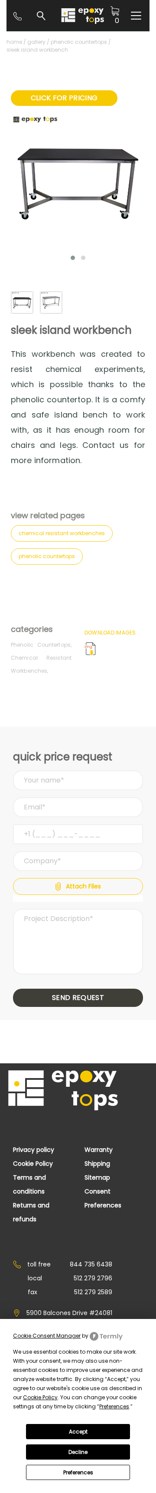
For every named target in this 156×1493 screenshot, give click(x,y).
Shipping (97, 1163)
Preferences (78, 1472)
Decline (78, 1452)
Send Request (78, 998)
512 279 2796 (93, 1278)
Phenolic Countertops (79, 42)
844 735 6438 (91, 1264)
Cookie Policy (33, 1163)
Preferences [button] (114, 1406)
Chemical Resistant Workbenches (62, 533)
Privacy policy (33, 1149)
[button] (73, 257)
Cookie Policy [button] (40, 1397)
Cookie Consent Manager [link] (47, 1335)
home (14, 42)
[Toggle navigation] (136, 16)
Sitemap (97, 1177)
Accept (78, 1431)
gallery (36, 42)
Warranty (98, 1149)
